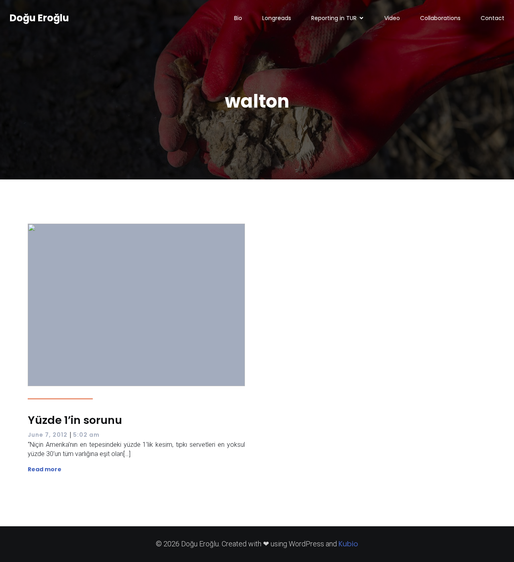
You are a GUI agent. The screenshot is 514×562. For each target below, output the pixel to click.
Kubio (348, 544)
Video (392, 18)
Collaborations (440, 18)
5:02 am (86, 435)
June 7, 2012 (47, 435)
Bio (238, 18)
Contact (492, 18)
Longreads (276, 18)
